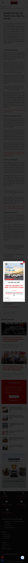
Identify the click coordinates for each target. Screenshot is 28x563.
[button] (24, 262)
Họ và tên (6, 297)
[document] (14, 281)
